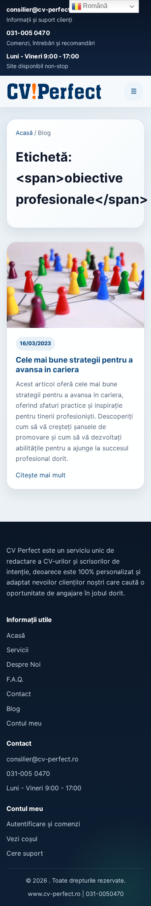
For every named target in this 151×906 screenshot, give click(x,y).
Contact (18, 694)
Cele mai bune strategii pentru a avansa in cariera (74, 364)
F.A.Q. (14, 679)
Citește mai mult (41, 475)
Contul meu (23, 723)
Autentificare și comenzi (43, 824)
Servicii (17, 650)
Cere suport (24, 853)
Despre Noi (23, 664)
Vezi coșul (21, 839)
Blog (13, 709)
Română (94, 5)
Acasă (24, 133)
